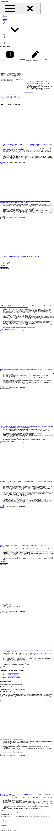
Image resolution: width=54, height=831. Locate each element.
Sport (4, 21)
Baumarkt (5, 16)
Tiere (4, 22)
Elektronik (5, 19)
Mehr (4, 34)
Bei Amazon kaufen (28, 92)
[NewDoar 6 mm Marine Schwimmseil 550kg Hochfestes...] (39, 80)
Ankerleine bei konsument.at (14, 676)
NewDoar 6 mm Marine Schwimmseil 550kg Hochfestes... (36, 81)
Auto (4, 15)
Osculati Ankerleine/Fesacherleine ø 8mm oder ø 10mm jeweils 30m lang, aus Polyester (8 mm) (20, 256)
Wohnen (4, 23)
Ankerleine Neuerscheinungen (7, 101)
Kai (46, 59)
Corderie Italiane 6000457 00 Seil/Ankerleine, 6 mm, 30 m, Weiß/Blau (14, 601)
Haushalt (4, 20)
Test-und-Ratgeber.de (4, 1)
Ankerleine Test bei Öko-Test (14, 674)
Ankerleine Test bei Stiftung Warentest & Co (10, 97)
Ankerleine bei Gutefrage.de (14, 677)
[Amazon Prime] (7, 216)
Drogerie (4, 17)
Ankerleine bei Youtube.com (14, 678)
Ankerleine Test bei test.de (13, 673)
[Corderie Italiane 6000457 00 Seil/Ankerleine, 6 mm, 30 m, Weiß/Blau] (27, 600)
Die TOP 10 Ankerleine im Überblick (8, 96)
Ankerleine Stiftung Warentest (7, 99)
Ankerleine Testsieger (5, 98)
